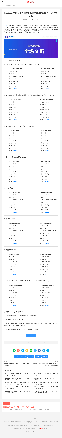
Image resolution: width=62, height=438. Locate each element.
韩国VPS (38, 356)
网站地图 (35, 432)
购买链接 (15, 88)
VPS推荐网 (31, 2)
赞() (37, 19)
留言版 (31, 432)
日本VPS (31, 356)
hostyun (6, 25)
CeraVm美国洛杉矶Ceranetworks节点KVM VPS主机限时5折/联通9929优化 (45, 364)
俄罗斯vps (24, 356)
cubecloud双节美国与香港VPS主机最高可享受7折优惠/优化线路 (16, 364)
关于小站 (27, 432)
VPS (14, 5)
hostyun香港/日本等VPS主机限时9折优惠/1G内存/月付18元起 (36, 342)
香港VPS (44, 356)
